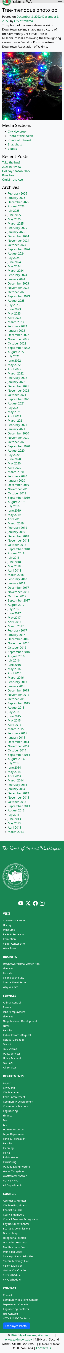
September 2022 (19, 348)
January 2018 (16, 583)
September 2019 (19, 498)
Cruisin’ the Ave (12, 180)
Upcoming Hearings (15, 1242)
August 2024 (16, 253)
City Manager (11, 1092)
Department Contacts (15, 1304)
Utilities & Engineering (16, 1166)
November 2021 (18, 391)
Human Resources (14, 1129)
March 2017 (16, 626)
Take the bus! (11, 162)
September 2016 (19, 652)
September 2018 (19, 549)
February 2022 (17, 378)
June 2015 (14, 716)
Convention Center (14, 920)
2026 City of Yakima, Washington (32, 1335)
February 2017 (17, 630)
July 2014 (14, 763)
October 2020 (17, 442)
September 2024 (19, 249)
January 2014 (16, 789)
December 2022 (18, 335)
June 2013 (14, 819)
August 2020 (16, 450)
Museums (9, 929)
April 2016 (14, 673)
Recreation (9, 939)
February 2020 (17, 476)
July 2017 (14, 609)
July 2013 (14, 815)
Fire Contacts (10, 1313)
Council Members (13, 1214)
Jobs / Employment (14, 1012)
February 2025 (17, 228)
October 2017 (17, 596)
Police (6, 1152)
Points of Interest (19, 140)
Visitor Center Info (14, 943)
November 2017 (18, 592)
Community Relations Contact (20, 1299)
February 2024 (17, 275)
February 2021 (17, 425)
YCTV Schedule (12, 1275)
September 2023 (19, 296)
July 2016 (14, 660)
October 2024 (17, 245)
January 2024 (16, 279)
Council (9, 1194)
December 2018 (18, 536)
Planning (8, 1148)
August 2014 (16, 759)
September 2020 (19, 446)
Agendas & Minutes (14, 1200)
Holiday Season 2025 (16, 171)
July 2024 (14, 258)
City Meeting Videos (15, 1205)
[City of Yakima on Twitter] (28, 903)
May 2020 (14, 463)
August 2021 (16, 403)
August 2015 (16, 708)
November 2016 (18, 643)
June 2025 (14, 215)
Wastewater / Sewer (15, 1176)
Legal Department (14, 1134)
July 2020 (14, 455)
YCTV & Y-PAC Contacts (16, 1318)
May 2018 (14, 566)
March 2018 (16, 575)
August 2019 (16, 502)
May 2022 (14, 365)
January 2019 (16, 532)
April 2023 (14, 318)
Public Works (10, 1157)
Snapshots (15, 144)
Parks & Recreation (14, 934)
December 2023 (18, 283)
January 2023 (16, 331)
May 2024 (14, 266)
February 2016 (17, 682)
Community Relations (15, 1106)
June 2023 (14, 309)
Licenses (8, 968)
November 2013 (18, 797)
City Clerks (9, 1087)
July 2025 (14, 211)
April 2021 (14, 416)
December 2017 (18, 588)
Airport (7, 1083)
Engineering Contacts (16, 1309)
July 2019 (14, 506)
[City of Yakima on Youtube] (20, 903)
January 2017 (16, 635)
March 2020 (16, 472)
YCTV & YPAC (10, 1180)
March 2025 (16, 223)
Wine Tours (9, 948)
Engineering (10, 1111)
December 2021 (18, 386)
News (6, 1025)
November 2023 (18, 288)
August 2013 (16, 810)
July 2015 (14, 712)
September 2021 (19, 399)
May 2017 (14, 618)
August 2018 (16, 553)
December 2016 (18, 639)
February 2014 (17, 785)
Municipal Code (12, 1251)
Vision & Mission (13, 1265)
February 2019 (17, 528)
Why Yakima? (10, 987)
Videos (12, 149)
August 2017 (16, 605)
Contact (9, 1288)
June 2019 (14, 510)
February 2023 (17, 326)
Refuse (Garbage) (13, 1039)
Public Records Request (17, 1035)
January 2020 (16, 480)
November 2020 (18, 438)
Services (9, 996)
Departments (13, 1076)
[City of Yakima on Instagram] (41, 903)
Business (10, 957)
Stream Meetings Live (16, 1261)
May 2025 (14, 219)
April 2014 (14, 776)
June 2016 (14, 665)
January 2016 (16, 686)
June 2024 (14, 262)
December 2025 (18, 202)
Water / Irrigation (13, 1171)
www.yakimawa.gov (18, 1339)
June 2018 (14, 562)
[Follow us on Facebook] (35, 903)
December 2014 (18, 742)
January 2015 (16, 738)
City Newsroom (18, 132)
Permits (7, 973)
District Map (10, 1233)
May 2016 (14, 669)
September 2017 (19, 600)
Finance (7, 1115)
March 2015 (16, 729)
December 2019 (18, 485)
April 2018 (14, 570)
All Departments (12, 1185)
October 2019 (17, 493)
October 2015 (17, 699)
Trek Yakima (10, 1049)
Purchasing (10, 1162)
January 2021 (16, 429)
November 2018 (18, 540)
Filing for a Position (14, 1237)
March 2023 (16, 322)
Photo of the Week (20, 136)
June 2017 (14, 613)
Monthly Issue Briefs (15, 1247)
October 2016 (17, 648)
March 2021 (16, 421)
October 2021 (17, 395)
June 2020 (14, 459)
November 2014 (18, 746)
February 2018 (17, 579)
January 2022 (16, 382)
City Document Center (16, 1224)
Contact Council (12, 1210)
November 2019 (18, 489)
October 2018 (17, 545)
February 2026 (17, 193)
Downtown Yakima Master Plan (21, 963)
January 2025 (16, 232)
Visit (6, 914)
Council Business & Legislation (21, 1219)
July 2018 (14, 558)
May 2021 (14, 412)
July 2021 (14, 408)
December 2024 (18, 236)
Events (7, 1007)
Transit (7, 1044)
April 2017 (14, 622)
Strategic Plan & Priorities (18, 1256)
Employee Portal (16, 1326)
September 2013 (19, 806)
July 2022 (14, 356)
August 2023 (16, 301)
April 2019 (14, 519)
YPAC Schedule (12, 1279)
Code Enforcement (14, 1097)
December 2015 (18, 690)
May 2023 (14, 313)
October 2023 (17, 292)
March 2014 (16, 780)
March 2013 (16, 832)
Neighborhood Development (20, 1021)
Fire (5, 1120)
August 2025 (16, 206)
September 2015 (19, 703)
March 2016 (16, 678)
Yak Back (8, 1063)
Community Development (18, 1101)
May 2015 (14, 720)
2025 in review (11, 167)
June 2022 (14, 361)
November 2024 (18, 241)
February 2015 (17, 733)
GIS (5, 1124)
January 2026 (16, 198)
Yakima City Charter (14, 1270)
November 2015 (18, 695)
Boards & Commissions (16, 1228)
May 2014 (14, 772)
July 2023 (14, 305)
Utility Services (11, 1053)
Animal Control (12, 1002)
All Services (10, 1067)
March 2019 (16, 523)
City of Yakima (23, 21)
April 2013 (14, 827)
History (7, 925)
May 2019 (14, 515)
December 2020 (18, 433)
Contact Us (43, 1348)
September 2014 (19, 755)
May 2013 (14, 823)
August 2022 (16, 352)
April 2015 (14, 725)
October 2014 (17, 750)
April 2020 (14, 468)
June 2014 (14, 767)
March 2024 (16, 271)
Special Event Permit (15, 982)
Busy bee (8, 175)
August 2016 (16, 656)
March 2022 (16, 373)
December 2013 (18, 793)
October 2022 (17, 343)
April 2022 (14, 369)
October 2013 (17, 802)
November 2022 (18, 339)
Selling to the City (13, 977)
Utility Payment (12, 1058)
